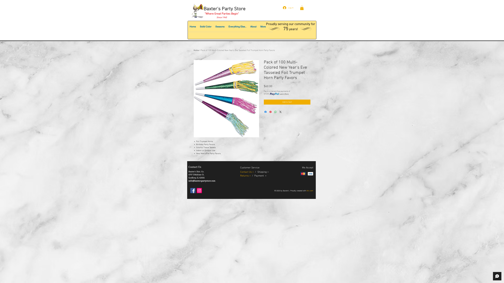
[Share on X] (280, 111)
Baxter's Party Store (225, 9)
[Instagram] (199, 190)
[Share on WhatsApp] (275, 111)
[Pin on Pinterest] (270, 111)
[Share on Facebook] (265, 111)
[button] (302, 8)
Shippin (261, 172)
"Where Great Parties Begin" (222, 14)
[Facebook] (192, 190)
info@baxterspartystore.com (201, 181)
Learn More (284, 94)
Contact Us (246, 172)
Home (196, 50)
